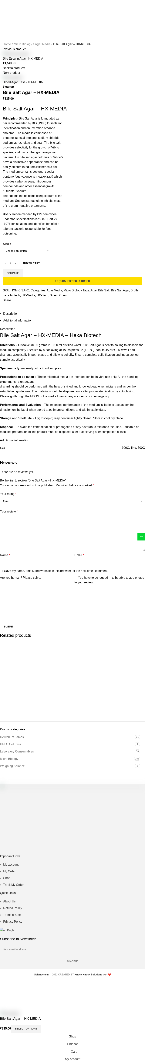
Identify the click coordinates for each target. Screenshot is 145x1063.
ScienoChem (58, 295)
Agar (93, 290)
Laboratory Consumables (17, 751)
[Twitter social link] (66, 305)
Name (5, 555)
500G (141, 447)
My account (11, 864)
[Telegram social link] (83, 305)
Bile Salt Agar (120, 290)
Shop (6, 878)
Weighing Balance (12, 766)
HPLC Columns (10, 744)
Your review (9, 511)
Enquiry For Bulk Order (72, 281)
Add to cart (31, 263)
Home (7, 44)
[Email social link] (70, 305)
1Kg (133, 447)
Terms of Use (12, 914)
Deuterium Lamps (12, 737)
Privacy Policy (12, 921)
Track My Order (13, 884)
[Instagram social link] (75, 851)
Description (11, 313)
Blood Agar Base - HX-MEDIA (23, 82)
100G (125, 447)
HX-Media (28, 295)
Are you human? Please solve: (20, 577)
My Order (9, 871)
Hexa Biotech (86, 335)
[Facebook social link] (61, 305)
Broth (134, 290)
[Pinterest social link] (80, 851)
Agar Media (42, 44)
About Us (9, 901)
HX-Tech (42, 295)
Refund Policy (12, 908)
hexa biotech (11, 295)
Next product (11, 72)
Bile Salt (104, 290)
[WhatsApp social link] (79, 305)
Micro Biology (23, 44)
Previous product (14, 49)
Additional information (17, 320)
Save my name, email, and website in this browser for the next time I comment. (56, 570)
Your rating (8, 493)
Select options (26, 1028)
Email (79, 555)
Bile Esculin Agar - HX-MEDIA (23, 58)
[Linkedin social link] (74, 305)
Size (6, 243)
